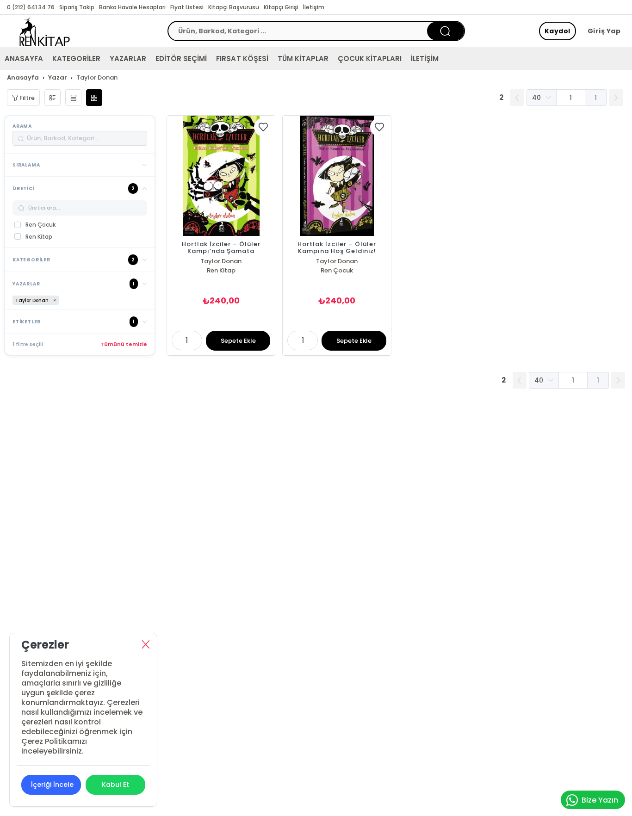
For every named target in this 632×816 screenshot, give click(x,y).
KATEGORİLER (76, 58)
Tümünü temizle (123, 344)
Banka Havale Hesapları (132, 7)
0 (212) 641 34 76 (31, 7)
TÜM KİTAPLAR (303, 58)
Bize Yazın (600, 800)
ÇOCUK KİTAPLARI (370, 58)
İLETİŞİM (425, 58)
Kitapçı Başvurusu (233, 7)
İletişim (313, 7)
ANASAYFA (24, 58)
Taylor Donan (221, 261)
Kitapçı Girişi (281, 7)
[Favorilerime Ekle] (263, 127)
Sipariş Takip (76, 7)
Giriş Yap (604, 31)
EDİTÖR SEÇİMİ (181, 58)
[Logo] (45, 31)
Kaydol (557, 31)
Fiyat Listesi (187, 7)
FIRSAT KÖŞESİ (242, 58)
